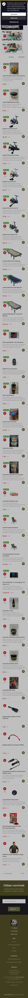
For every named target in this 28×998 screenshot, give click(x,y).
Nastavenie (14, 18)
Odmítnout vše (14, 22)
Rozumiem (14, 14)
